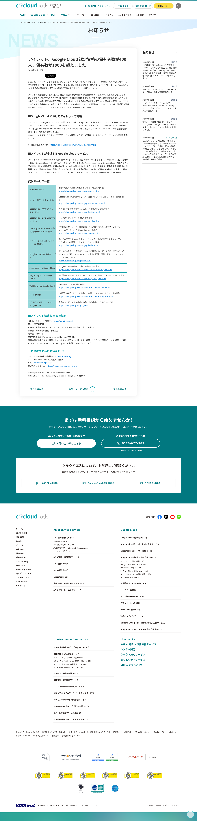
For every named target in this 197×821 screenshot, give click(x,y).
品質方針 (127, 732)
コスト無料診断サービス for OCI (67, 712)
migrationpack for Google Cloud (136, 550)
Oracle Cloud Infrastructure (70, 639)
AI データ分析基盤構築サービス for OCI (68, 667)
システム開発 (127, 649)
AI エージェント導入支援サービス (133, 561)
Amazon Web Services (66, 529)
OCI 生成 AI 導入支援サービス (66, 654)
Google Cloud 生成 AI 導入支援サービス (138, 557)
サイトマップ (22, 585)
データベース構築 (128, 589)
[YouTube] (172, 517)
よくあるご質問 (124, 15)
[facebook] (159, 517)
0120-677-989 (99, 6)
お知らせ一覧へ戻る (78, 389)
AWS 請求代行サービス (62, 541)
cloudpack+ (127, 639)
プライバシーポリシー (142, 732)
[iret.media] (179, 517)
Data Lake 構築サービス (131, 609)
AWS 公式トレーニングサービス (67, 590)
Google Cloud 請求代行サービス (135, 537)
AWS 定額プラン (60, 563)
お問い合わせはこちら (68, 443)
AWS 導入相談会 (50, 483)
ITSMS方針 (117, 732)
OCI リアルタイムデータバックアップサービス (73, 693)
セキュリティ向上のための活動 (27, 732)
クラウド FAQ (22, 561)
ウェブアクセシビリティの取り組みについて (32, 736)
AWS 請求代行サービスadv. (63, 544)
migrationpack (60, 576)
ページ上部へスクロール (193, 814)
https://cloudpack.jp (43, 362)
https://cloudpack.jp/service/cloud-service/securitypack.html (86, 296)
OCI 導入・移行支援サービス (66, 673)
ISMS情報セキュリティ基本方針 (54, 732)
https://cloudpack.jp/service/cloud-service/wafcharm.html (84, 287)
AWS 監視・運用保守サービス (66, 557)
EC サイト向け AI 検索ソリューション (134, 571)
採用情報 (20, 553)
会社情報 (140, 15)
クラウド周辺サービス (132, 654)
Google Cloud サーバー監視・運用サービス (139, 544)
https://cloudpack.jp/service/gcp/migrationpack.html (82, 278)
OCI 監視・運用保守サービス (66, 680)
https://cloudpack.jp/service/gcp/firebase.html (79, 245)
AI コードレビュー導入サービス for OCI (68, 658)
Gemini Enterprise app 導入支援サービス (136, 574)
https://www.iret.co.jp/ (63, 321)
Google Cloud (37, 15)
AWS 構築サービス (61, 570)
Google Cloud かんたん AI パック (133, 564)
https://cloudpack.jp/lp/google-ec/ (74, 305)
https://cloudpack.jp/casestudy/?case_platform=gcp (73, 144)
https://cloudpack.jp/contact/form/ (62, 366)
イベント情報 (123, 6)
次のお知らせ (120, 389)
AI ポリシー (173, 732)
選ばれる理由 (22, 533)
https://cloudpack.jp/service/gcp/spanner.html (79, 233)
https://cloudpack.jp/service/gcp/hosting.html (79, 212)
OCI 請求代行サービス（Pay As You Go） (71, 647)
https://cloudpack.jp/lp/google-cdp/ (74, 260)
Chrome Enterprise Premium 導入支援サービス (142, 622)
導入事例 (95, 15)
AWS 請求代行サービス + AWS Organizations (70, 548)
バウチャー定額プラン (61, 551)
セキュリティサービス (132, 659)
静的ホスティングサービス (132, 616)
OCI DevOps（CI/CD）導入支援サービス (71, 706)
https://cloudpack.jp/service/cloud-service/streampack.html (85, 269)
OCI (53, 15)
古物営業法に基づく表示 (71, 736)
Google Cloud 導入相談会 (101, 483)
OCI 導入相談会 (152, 483)
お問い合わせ (164, 6)
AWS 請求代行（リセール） (65, 537)
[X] (166, 517)
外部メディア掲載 (23, 569)
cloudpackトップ (29, 22)
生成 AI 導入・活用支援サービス (138, 644)
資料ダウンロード (143, 6)
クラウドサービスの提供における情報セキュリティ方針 (89, 732)
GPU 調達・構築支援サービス (131, 577)
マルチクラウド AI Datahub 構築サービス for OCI (72, 661)
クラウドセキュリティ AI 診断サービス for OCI (70, 664)
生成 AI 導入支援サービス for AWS (68, 583)
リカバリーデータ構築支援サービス (68, 686)
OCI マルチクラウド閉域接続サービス (69, 699)
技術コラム (21, 565)
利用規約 (55, 736)
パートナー (21, 557)
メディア (152, 15)
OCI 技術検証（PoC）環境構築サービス (70, 719)
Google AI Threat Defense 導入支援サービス (141, 629)
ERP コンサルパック (132, 664)
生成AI (64, 15)
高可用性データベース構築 (132, 596)
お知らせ (109, 15)
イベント (20, 545)
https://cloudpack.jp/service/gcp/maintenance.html (82, 203)
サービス (81, 15)
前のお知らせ (36, 389)
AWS (22, 15)
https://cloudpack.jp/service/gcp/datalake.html (80, 221)
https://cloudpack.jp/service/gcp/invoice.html (79, 191)
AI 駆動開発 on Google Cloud (133, 583)
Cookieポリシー (160, 732)
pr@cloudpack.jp (64, 356)
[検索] (178, 6)
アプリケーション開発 (130, 603)
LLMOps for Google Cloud (130, 567)
